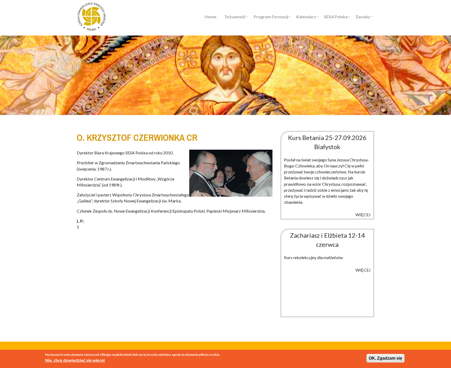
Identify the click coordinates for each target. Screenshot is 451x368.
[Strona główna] (91, 15)
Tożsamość (235, 16)
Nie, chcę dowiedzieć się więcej (75, 360)
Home (210, 16)
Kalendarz (306, 16)
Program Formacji (271, 16)
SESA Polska (336, 16)
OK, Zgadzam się (385, 358)
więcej (363, 214)
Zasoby (362, 16)
